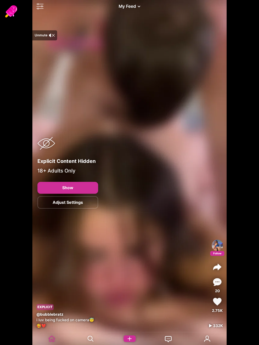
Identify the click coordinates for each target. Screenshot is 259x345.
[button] (38, 6)
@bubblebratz (49, 314)
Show (67, 187)
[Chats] (168, 338)
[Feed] (51, 338)
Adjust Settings (68, 202)
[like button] (217, 302)
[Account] (207, 338)
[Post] (129, 338)
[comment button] (217, 282)
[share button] (217, 267)
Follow (217, 253)
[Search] (90, 338)
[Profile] (217, 245)
